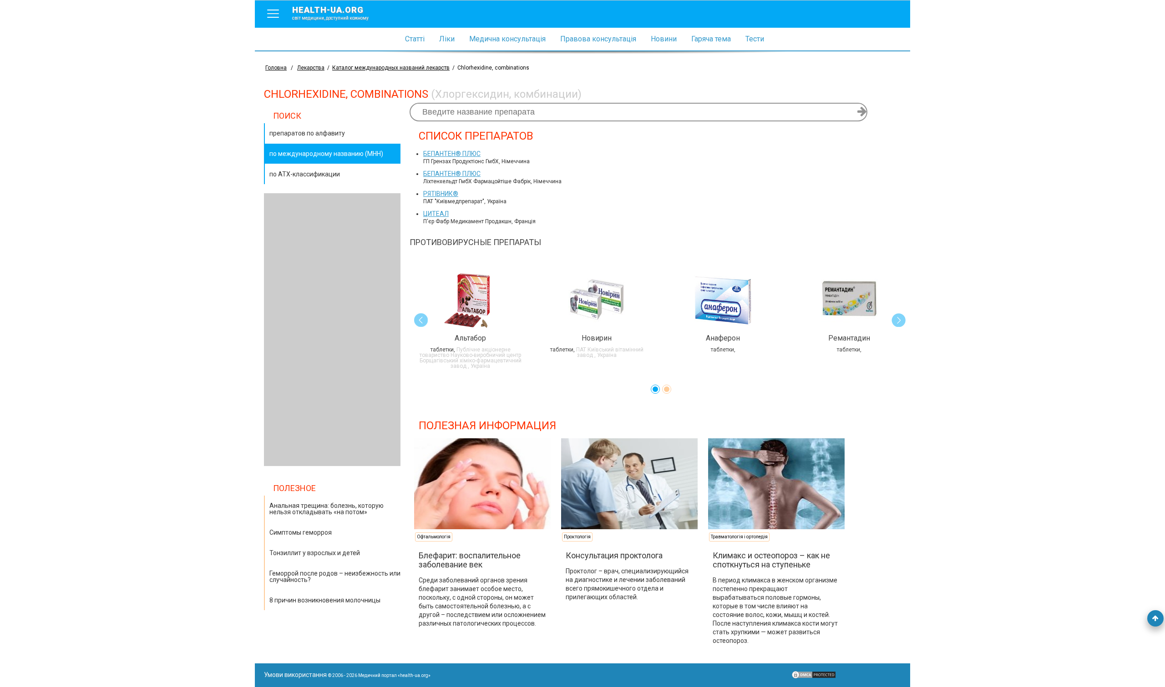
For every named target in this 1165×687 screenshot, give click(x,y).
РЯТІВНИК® (440, 193)
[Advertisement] (332, 329)
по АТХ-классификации (304, 174)
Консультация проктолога (614, 555)
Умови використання (295, 674)
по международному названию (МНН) (326, 153)
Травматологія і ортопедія (739, 536)
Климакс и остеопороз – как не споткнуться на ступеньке (771, 560)
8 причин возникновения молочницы (324, 600)
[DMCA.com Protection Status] (813, 677)
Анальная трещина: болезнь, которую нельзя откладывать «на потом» (326, 509)
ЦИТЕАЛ (436, 213)
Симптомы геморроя (300, 532)
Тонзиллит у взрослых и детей (314, 553)
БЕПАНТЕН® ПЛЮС (452, 153)
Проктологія (577, 536)
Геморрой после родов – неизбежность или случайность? (334, 576)
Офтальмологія (434, 536)
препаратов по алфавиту (307, 133)
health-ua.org (330, 12)
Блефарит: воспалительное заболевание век (470, 560)
